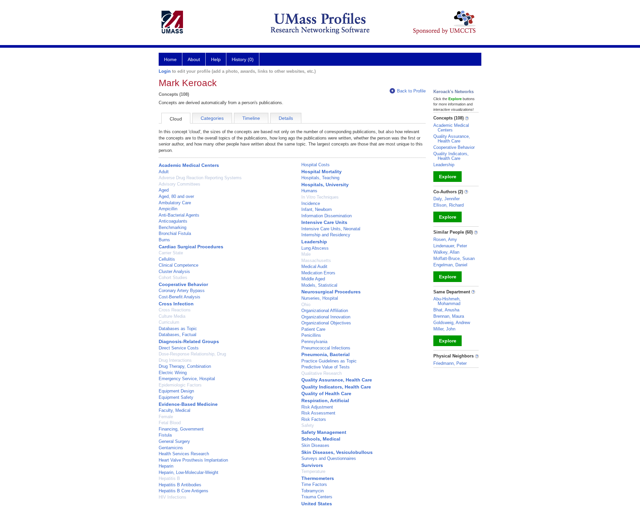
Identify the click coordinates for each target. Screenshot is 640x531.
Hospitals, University (325, 184)
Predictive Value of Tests (325, 366)
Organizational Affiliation (324, 310)
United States (316, 503)
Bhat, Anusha (446, 309)
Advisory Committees (179, 184)
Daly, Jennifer (446, 198)
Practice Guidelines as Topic (329, 360)
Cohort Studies (173, 277)
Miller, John (444, 328)
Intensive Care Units (324, 222)
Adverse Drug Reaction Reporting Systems (200, 177)
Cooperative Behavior (183, 284)
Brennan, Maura (448, 316)
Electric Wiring (173, 372)
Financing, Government (181, 429)
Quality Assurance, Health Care (336, 379)
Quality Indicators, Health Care (336, 386)
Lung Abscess (315, 248)
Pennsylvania (314, 341)
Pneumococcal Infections (325, 347)
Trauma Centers (316, 496)
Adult (164, 171)
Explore (447, 176)
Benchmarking (172, 227)
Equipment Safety (176, 397)
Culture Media (172, 316)
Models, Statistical (319, 285)
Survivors (312, 465)
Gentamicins (171, 447)
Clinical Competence (178, 265)
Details (286, 118)
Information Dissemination (326, 215)
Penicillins (311, 335)
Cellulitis (167, 259)
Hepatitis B (169, 478)
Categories (212, 118)
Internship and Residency (325, 234)
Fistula (165, 435)
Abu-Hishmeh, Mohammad (447, 301)
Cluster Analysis (174, 271)
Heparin (166, 466)
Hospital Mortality (321, 171)
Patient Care (313, 329)
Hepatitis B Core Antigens (183, 490)
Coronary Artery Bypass (182, 290)
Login (165, 71)
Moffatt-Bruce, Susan (454, 258)
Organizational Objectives (326, 322)
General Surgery (174, 441)
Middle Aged (313, 278)
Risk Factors (313, 419)
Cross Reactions (175, 309)
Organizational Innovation (325, 316)
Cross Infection (176, 303)
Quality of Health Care (326, 393)
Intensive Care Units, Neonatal (330, 228)
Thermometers (317, 478)
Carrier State (171, 252)
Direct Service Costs (179, 347)
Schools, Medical (320, 439)
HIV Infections (172, 497)
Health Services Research (184, 453)
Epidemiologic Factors (180, 384)
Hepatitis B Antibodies (180, 484)
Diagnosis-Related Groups (189, 341)
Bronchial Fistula (175, 233)
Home (170, 59)
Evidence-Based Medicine (188, 404)
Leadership (314, 241)
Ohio (305, 304)
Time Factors (314, 484)
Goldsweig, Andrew (451, 322)
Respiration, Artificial (325, 400)
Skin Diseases (315, 445)
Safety (307, 425)
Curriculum (169, 322)
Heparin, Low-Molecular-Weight (188, 472)
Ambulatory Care (175, 202)
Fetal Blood (170, 422)
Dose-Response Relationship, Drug (192, 353)
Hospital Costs (315, 164)
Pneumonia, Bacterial (325, 354)
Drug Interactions (175, 360)
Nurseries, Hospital (319, 298)
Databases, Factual (177, 334)
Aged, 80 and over (176, 196)
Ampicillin (168, 208)
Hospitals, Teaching (320, 177)
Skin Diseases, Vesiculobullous (337, 452)
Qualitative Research (321, 373)
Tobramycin (312, 490)
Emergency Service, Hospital (187, 378)
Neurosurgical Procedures (331, 291)
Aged (164, 190)
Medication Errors (318, 272)
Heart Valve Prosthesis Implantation (193, 460)
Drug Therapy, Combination (185, 366)
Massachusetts (316, 260)
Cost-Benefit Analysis (179, 296)
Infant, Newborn (316, 209)
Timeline (251, 118)
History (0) (243, 59)
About (194, 59)
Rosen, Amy (445, 239)
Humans (309, 190)
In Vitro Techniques (320, 197)
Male (306, 254)
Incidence (310, 203)
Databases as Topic (178, 328)
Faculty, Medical (174, 410)
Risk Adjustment (317, 407)
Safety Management (323, 432)
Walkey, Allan (446, 252)
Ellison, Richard (448, 205)
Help (216, 59)
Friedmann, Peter (450, 363)
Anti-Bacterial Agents (179, 215)
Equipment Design (176, 390)
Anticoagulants (173, 221)
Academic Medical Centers (189, 165)
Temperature (313, 471)
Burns (164, 239)
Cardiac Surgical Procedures (191, 246)
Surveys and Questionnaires (328, 458)
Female (166, 416)
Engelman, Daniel (450, 264)
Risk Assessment (318, 413)
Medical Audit (314, 266)
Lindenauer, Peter (450, 245)
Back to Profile (411, 90)
